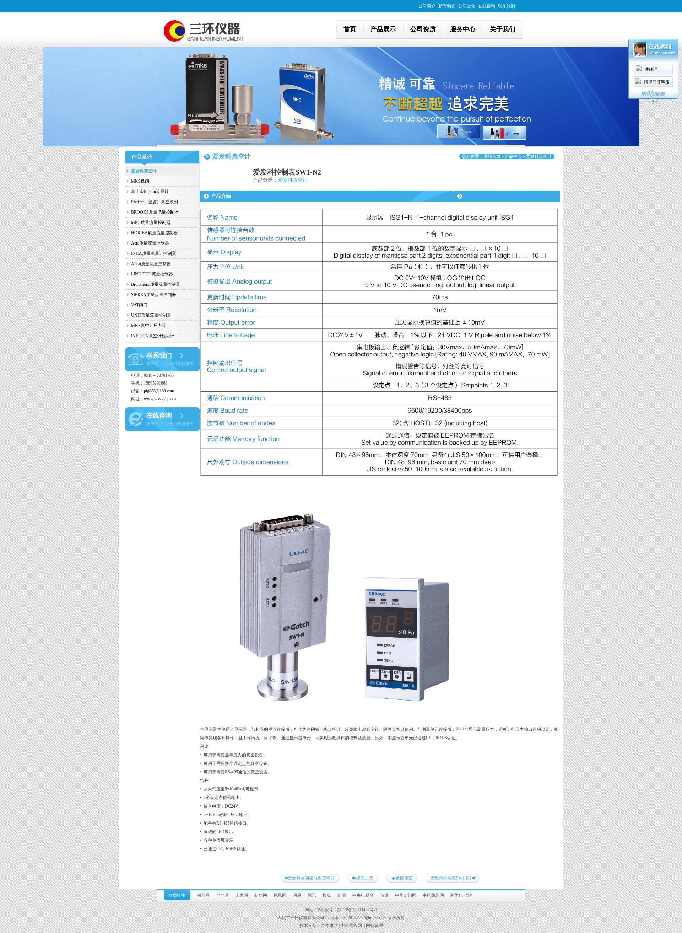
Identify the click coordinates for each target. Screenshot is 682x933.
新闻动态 (446, 6)
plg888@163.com (159, 390)
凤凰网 (280, 895)
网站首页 (491, 156)
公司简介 (426, 6)
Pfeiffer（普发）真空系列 (154, 201)
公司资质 (423, 29)
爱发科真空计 (144, 170)
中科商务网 (351, 925)
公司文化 (466, 6)
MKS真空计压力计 (148, 325)
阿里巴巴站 (461, 895)
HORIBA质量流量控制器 (154, 232)
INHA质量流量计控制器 (153, 253)
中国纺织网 (433, 895)
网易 (297, 895)
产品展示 (383, 29)
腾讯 (312, 895)
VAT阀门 (139, 304)
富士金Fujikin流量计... (151, 191)
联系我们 (506, 6)
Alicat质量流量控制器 (151, 263)
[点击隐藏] (653, 102)
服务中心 (463, 29)
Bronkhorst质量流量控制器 (155, 284)
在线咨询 (486, 6)
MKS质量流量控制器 (150, 222)
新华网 (260, 895)
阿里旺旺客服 (657, 82)
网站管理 (374, 925)
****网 (222, 895)
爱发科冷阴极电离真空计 (311, 878)
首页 (349, 29)
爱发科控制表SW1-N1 (451, 878)
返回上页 (364, 878)
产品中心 (513, 156)
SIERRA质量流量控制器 (153, 294)
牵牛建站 (329, 925)
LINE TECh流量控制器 (152, 274)
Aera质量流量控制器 (150, 243)
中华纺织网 (405, 895)
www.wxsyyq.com (160, 398)
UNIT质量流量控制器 (151, 315)
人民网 (241, 895)
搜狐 (327, 895)
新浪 (341, 895)
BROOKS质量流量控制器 (155, 212)
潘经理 (651, 69)
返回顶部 (404, 878)
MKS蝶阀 (140, 181)
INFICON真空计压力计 (152, 335)
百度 (384, 895)
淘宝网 (203, 895)
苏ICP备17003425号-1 (357, 909)
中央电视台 (363, 895)
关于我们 (502, 29)
